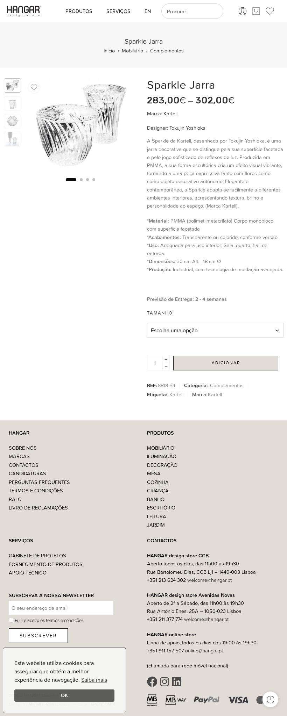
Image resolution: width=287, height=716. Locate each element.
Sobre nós (23, 447)
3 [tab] (87, 185)
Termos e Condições (36, 490)
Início (109, 50)
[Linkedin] (177, 682)
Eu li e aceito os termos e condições (49, 620)
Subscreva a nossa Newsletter (51, 595)
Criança (158, 490)
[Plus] (166, 359)
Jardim (156, 524)
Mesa (154, 473)
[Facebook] (152, 682)
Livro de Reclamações (38, 507)
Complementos (167, 50)
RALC (15, 499)
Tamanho (160, 313)
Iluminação (161, 456)
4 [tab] (93, 185)
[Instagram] (164, 682)
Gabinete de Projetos (37, 555)
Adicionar (226, 363)
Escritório (161, 507)
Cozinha (158, 482)
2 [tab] (81, 185)
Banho (155, 499)
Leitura (156, 516)
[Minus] (166, 366)
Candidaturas (27, 473)
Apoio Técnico (28, 572)
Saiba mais (94, 680)
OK (64, 695)
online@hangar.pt (204, 650)
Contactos (23, 465)
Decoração (162, 465)
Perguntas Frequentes (39, 482)
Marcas (19, 456)
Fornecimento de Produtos (46, 564)
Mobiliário (132, 50)
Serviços (118, 11)
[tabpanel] (81, 126)
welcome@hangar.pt (209, 580)
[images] (12, 85)
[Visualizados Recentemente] (270, 699)
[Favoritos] (34, 87)
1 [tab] (71, 185)
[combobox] (192, 11)
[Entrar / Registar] (242, 11)
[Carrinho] (256, 11)
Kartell (170, 113)
